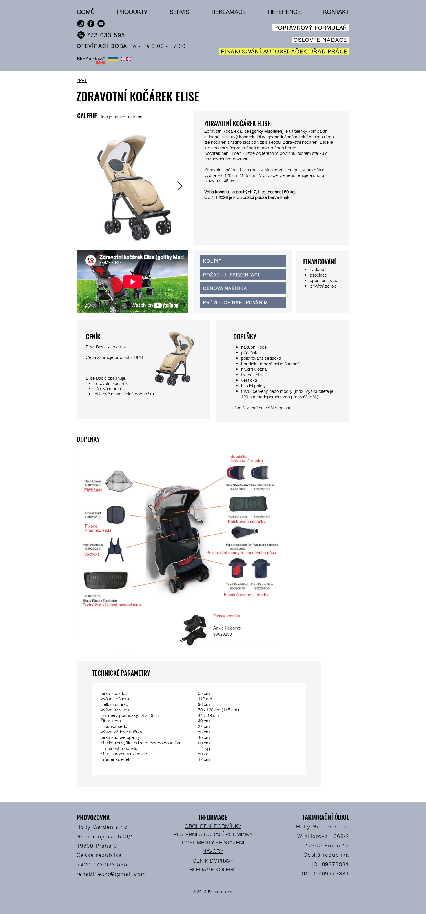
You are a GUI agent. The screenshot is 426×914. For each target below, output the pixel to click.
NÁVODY (213, 851)
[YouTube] (101, 23)
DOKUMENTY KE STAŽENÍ (213, 842)
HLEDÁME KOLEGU (213, 869)
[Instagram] (80, 23)
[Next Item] (180, 186)
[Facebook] (90, 23)
